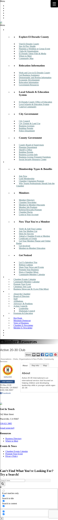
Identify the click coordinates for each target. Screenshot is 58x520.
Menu (2, 1)
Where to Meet (11, 441)
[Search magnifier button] (2, 484)
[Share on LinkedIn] (51, 354)
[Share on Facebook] (42, 354)
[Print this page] (33, 354)
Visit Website (7, 381)
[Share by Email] (38, 354)
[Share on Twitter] (46, 354)
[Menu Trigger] (54, 3)
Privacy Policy (11, 456)
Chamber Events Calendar (16, 451)
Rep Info (35, 365)
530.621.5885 (6, 423)
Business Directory (13, 438)
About (25, 365)
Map (45, 365)
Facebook (6, 393)
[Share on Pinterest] (55, 354)
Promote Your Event (14, 454)
